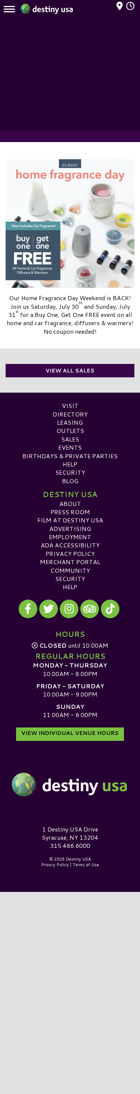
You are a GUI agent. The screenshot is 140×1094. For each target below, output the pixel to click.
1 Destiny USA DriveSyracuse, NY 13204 (70, 833)
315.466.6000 (70, 846)
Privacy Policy (70, 553)
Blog (70, 481)
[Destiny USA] (70, 785)
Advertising (70, 528)
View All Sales (70, 370)
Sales (70, 439)
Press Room (70, 511)
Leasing (70, 422)
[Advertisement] (70, 74)
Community (70, 570)
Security (70, 472)
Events (70, 447)
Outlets (70, 430)
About (70, 503)
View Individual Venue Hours (70, 733)
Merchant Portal (70, 561)
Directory (70, 414)
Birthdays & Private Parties (70, 456)
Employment (70, 536)
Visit (70, 405)
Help (70, 464)
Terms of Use (86, 865)
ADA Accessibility (70, 545)
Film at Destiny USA (70, 520)
